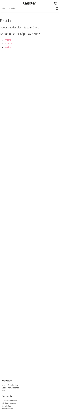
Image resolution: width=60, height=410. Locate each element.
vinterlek (8, 40)
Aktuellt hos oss (8, 409)
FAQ (3, 391)
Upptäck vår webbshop (10, 388)
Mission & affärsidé (9, 403)
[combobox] (30, 9)
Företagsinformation (9, 401)
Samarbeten (6, 406)
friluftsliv (8, 44)
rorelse (8, 47)
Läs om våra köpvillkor (10, 385)
